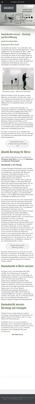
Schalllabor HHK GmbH (17, 2)
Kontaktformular (5, 331)
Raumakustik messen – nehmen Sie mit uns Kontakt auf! (17, 144)
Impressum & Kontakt (27, 9)
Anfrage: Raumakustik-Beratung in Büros (17, 246)
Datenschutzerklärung (27, 11)
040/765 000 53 (19, 327)
